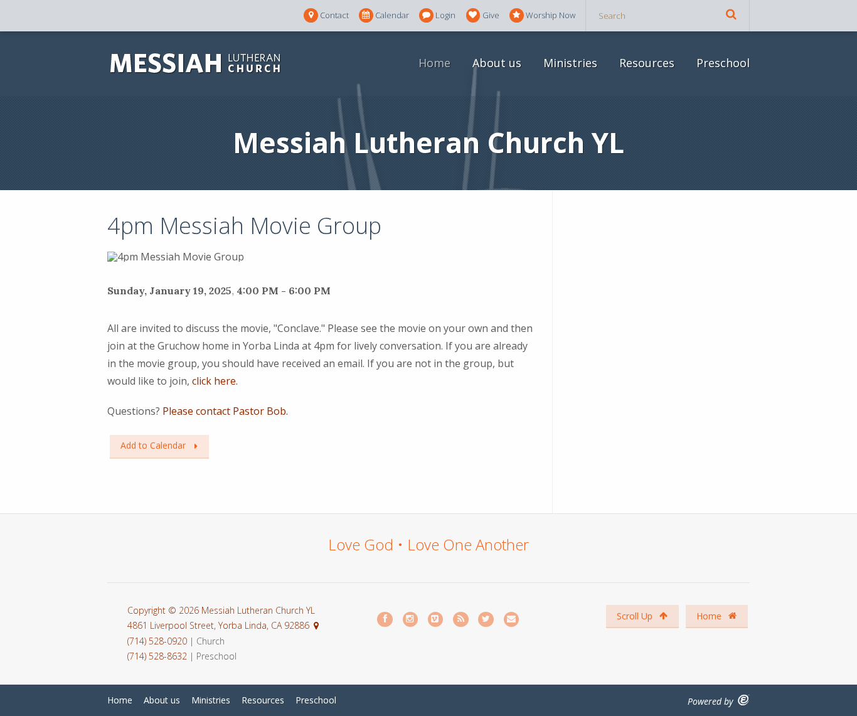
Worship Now (550, 15)
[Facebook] (385, 620)
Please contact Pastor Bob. (225, 411)
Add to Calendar (153, 445)
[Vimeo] (436, 620)
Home (434, 62)
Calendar (392, 15)
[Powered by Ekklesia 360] (744, 700)
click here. (215, 381)
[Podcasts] (461, 620)
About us (496, 62)
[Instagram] (411, 620)
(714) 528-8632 (157, 656)
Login (445, 15)
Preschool (723, 62)
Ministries (570, 62)
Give (490, 15)
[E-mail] (512, 620)
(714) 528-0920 (158, 641)
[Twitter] (486, 620)
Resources (646, 62)
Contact (334, 15)
